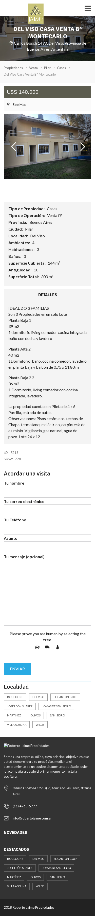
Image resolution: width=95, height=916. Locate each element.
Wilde (40, 724)
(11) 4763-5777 (25, 806)
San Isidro (57, 715)
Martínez (14, 715)
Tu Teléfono (15, 519)
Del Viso (38, 697)
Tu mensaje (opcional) (24, 556)
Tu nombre (14, 483)
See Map (19, 104)
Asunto (10, 538)
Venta (52, 215)
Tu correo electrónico (24, 501)
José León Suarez (19, 706)
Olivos (35, 715)
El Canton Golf (65, 697)
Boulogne (15, 697)
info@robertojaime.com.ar (32, 818)
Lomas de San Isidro (56, 706)
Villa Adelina (16, 724)
